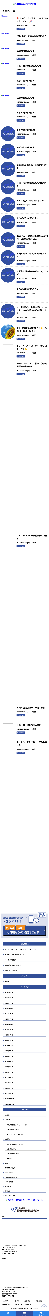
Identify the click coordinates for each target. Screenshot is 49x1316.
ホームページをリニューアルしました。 (32, 743)
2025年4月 (8, 1019)
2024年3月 (8, 1040)
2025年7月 (8, 1014)
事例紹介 (9, 1158)
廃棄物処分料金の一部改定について (32, 166)
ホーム (8, 1315)
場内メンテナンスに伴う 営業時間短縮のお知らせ (32, 365)
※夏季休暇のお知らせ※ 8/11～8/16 (32, 273)
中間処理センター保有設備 (15, 1134)
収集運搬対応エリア (13, 1149)
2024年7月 (8, 1030)
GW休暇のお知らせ (25, 97)
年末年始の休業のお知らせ (29, 65)
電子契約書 (6, 1304)
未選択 (34, 25)
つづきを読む (20, 29)
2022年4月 (8, 1072)
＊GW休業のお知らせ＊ (27, 218)
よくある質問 (9, 1182)
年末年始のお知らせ (26, 112)
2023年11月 (8, 1045)
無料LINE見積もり (10, 1168)
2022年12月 (8, 1061)
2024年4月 (8, 1035)
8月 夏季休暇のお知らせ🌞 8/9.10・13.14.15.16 (32, 329)
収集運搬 (7, 1139)
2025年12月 (8, 1008)
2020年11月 (8, 1104)
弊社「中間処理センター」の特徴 (17, 1125)
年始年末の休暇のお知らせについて (32, 184)
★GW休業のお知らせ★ (27, 289)
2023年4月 (8, 1056)
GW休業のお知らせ (25, 50)
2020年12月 (8, 1099)
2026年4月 (8, 1003)
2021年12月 (8, 1077)
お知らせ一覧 (9, 1172)
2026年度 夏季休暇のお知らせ (31, 35)
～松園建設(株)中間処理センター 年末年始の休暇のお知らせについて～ (33, 310)
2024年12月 (8, 1024)
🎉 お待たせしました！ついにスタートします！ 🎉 (32, 20)
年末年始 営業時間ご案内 (29, 724)
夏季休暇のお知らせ (26, 80)
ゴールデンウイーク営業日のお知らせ (32, 537)
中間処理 (7, 1120)
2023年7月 (8, 1051)
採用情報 (7, 1191)
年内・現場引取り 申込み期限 (31, 707)
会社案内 (7, 1115)
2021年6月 (8, 1088)
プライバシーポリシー (11, 1196)
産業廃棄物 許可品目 (13, 1129)
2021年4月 (8, 1093)
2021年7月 (8, 1083)
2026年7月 (8, 998)
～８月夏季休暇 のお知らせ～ (30, 200)
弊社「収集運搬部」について (16, 1144)
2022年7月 (8, 1067)
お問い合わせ (9, 1186)
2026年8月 (8, 992)
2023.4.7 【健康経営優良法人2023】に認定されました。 (32, 237)
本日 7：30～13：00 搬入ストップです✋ (32, 347)
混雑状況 (7, 1163)
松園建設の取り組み (11, 1177)
